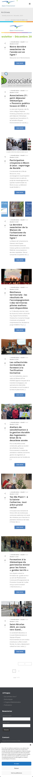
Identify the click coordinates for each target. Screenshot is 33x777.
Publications (8, 705)
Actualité (23, 42)
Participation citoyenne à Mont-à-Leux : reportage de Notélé (20, 164)
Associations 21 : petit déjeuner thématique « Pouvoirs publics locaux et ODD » (20, 100)
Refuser (16, 768)
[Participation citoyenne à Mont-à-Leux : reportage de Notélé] (16, 144)
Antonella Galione (15, 42)
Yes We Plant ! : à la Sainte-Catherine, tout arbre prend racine (19, 502)
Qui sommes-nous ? (10, 696)
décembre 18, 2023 (14, 289)
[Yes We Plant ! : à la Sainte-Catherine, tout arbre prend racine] (16, 481)
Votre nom (6, 722)
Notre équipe (8, 699)
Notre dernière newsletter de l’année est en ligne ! (18, 50)
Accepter (16, 763)
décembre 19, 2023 (14, 92)
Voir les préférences (16, 773)
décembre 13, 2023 (14, 424)
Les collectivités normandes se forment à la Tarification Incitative (18, 367)
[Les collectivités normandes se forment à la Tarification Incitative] (16, 346)
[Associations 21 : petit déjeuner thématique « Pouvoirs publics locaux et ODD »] (16, 79)
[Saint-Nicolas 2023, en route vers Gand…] (16, 608)
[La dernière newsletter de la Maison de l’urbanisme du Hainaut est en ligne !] (16, 209)
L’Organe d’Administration (12, 702)
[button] (30, 745)
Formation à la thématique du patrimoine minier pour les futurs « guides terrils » (20, 564)
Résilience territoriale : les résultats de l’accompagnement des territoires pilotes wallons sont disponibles (19, 300)
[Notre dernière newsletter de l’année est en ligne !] (16, 31)
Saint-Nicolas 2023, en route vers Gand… (17, 627)
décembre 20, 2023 (14, 44)
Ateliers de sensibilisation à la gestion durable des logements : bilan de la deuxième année (20, 434)
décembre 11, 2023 (14, 621)
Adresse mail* (7, 716)
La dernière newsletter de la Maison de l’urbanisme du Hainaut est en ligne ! (19, 231)
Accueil (7, 20)
